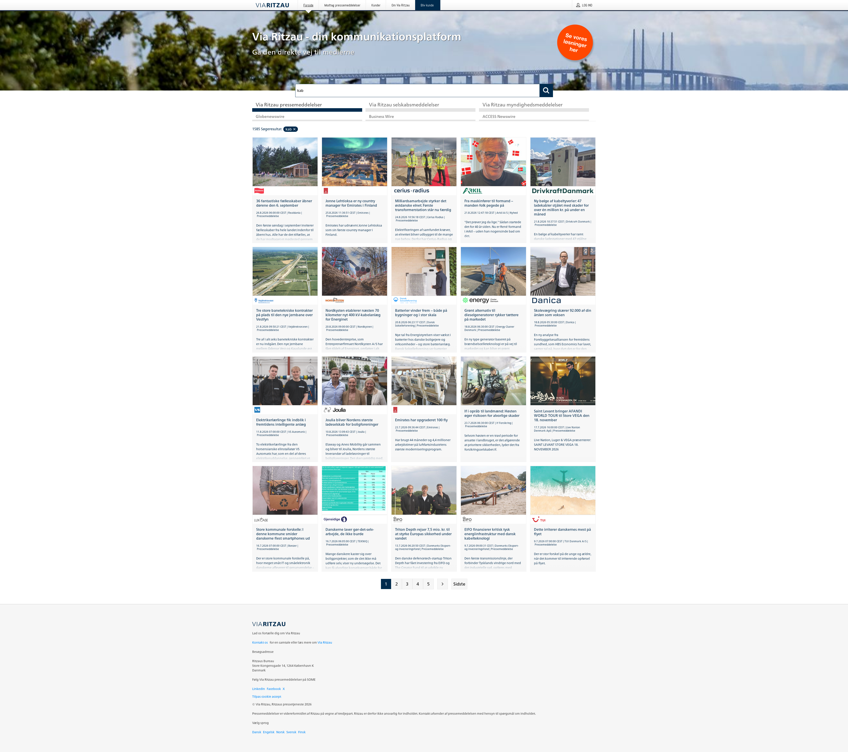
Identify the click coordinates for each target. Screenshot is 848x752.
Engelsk (268, 732)
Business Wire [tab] (381, 116)
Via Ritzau (325, 642)
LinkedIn (258, 689)
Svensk (291, 732)
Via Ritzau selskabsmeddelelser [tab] (404, 105)
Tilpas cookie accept (266, 696)
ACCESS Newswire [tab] (499, 116)
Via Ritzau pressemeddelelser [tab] (289, 105)
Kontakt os (260, 642)
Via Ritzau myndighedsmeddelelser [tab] (523, 105)
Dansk (256, 732)
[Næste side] (442, 584)
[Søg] (546, 90)
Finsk (302, 732)
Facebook (274, 689)
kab (289, 129)
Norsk (280, 732)
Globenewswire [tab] (270, 116)
